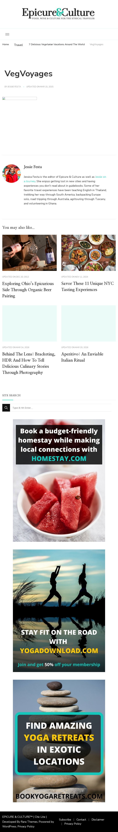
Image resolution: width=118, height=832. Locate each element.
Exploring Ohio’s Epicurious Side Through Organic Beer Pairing (28, 290)
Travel (18, 45)
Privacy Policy (26, 826)
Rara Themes (29, 822)
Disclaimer (98, 819)
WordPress (9, 826)
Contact (81, 819)
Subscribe (65, 819)
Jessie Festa (14, 86)
